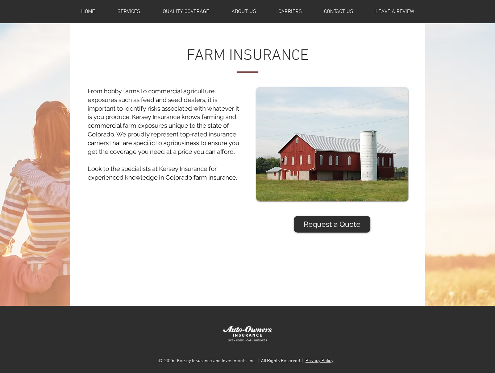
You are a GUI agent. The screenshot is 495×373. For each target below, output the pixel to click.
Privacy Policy (319, 361)
